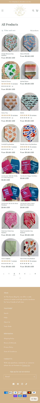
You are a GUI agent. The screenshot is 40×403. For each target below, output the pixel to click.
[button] (2, 10)
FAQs (5, 317)
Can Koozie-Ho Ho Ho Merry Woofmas (9, 204)
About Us (7, 322)
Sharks (22, 113)
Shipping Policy (9, 338)
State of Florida (24, 54)
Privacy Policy (8, 347)
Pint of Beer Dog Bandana (27, 258)
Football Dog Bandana (7, 144)
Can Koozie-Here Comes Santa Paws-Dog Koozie (27, 204)
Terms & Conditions (10, 351)
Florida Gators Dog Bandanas (28, 144)
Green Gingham (5, 258)
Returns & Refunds (10, 343)
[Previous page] (4, 274)
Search (6, 313)
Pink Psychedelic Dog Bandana (26, 231)
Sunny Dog (4, 113)
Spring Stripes (24, 81)
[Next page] (20, 278)
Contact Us (26, 365)
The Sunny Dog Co (22, 399)
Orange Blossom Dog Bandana (7, 54)
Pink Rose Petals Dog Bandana (7, 231)
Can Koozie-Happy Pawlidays (28, 176)
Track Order (8, 326)
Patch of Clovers (6, 81)
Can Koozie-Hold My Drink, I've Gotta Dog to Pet (9, 176)
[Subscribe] (34, 377)
